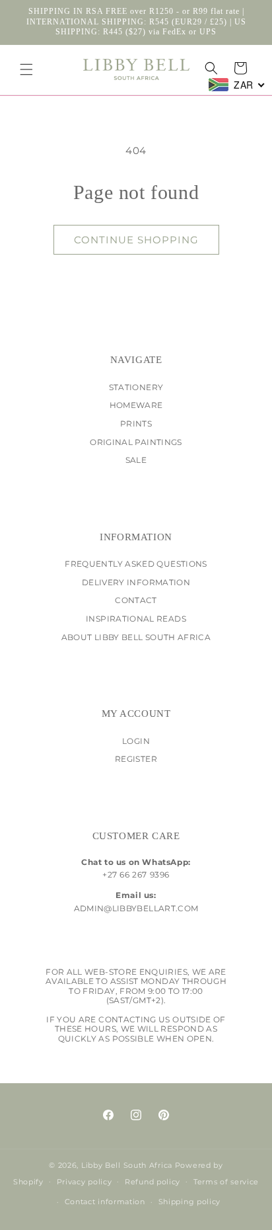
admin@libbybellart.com (136, 908)
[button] (26, 69)
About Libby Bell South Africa (136, 637)
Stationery (136, 387)
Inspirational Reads (136, 619)
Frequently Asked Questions (136, 564)
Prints (136, 424)
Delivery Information (136, 582)
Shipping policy (189, 1201)
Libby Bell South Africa (126, 1165)
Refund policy (152, 1181)
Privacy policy (84, 1181)
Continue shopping (136, 239)
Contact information (105, 1201)
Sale (136, 460)
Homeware (136, 405)
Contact (136, 600)
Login (136, 741)
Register (136, 759)
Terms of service (226, 1181)
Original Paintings (136, 442)
